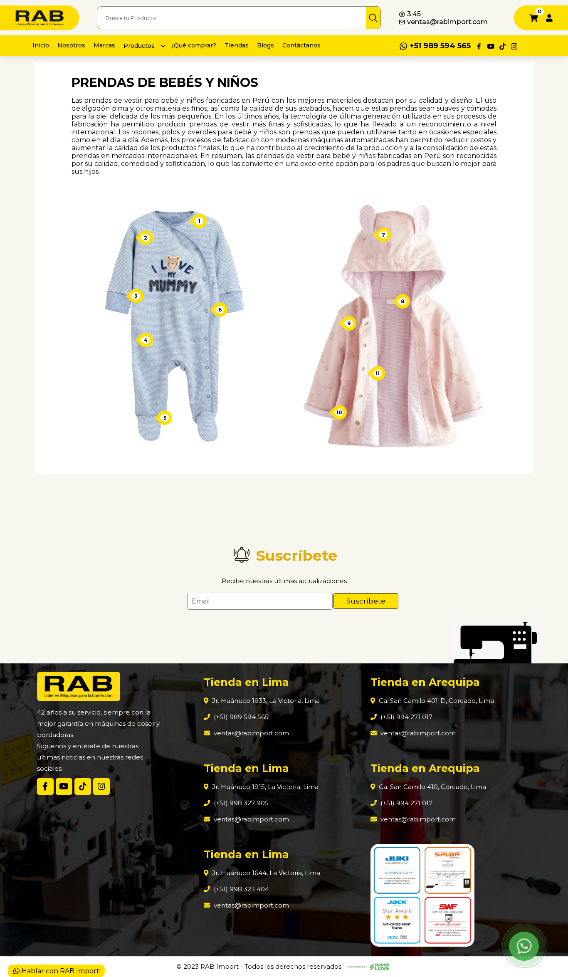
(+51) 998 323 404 (240, 889)
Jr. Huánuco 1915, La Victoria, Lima (264, 787)
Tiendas (237, 45)
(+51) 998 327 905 (240, 803)
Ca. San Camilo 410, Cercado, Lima (431, 787)
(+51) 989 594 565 (240, 717)
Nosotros (71, 45)
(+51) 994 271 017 (405, 717)
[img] (373, 18)
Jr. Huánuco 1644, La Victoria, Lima (265, 873)
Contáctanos (301, 45)
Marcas (104, 45)
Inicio (40, 45)
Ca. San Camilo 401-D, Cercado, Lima (435, 701)
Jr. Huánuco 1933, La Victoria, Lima (265, 701)
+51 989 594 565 (440, 45)
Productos (139, 45)
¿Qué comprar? (193, 45)
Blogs (265, 45)
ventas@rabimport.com (446, 22)
